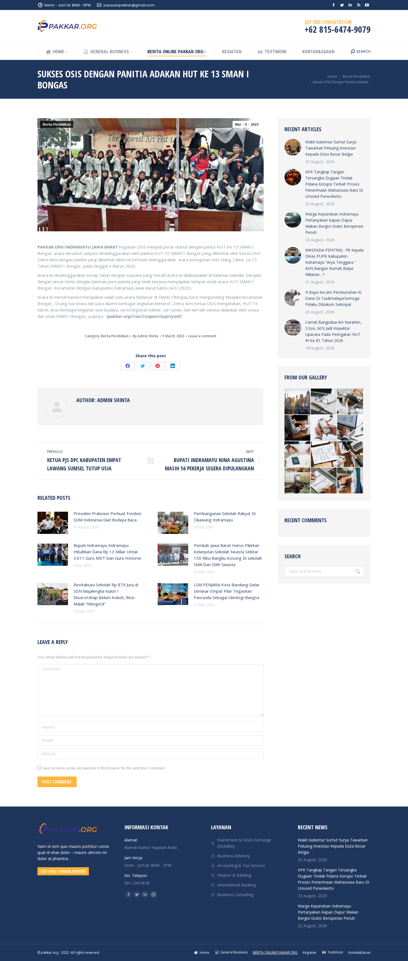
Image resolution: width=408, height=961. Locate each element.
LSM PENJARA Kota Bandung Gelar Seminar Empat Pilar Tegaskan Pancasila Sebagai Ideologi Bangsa (227, 591)
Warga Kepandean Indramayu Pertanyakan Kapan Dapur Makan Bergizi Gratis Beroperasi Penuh (334, 223)
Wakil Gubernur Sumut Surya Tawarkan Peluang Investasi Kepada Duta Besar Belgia (330, 148)
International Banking (236, 885)
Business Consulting (235, 894)
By (145, 336)
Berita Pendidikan (57, 124)
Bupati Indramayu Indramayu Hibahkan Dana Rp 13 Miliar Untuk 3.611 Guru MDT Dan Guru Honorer (108, 551)
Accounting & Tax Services (241, 865)
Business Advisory (233, 855)
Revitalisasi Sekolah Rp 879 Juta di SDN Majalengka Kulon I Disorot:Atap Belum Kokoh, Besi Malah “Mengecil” (106, 594)
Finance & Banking (234, 875)
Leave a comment (202, 336)
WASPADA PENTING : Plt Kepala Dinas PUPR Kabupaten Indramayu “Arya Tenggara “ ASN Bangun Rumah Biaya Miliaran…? (334, 262)
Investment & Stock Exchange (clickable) (244, 843)
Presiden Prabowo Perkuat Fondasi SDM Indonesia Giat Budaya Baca (107, 517)
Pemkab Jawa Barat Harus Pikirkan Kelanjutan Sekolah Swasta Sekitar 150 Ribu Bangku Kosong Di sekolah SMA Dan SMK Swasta (228, 554)
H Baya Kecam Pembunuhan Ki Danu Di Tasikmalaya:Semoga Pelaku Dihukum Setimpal (333, 298)
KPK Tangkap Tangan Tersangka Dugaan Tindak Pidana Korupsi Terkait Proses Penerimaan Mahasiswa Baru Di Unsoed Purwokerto (334, 184)
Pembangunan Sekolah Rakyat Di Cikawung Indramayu (225, 517)
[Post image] (52, 523)
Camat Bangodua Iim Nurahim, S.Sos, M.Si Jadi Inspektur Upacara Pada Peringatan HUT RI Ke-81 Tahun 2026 (333, 331)
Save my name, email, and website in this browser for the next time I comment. (103, 768)
